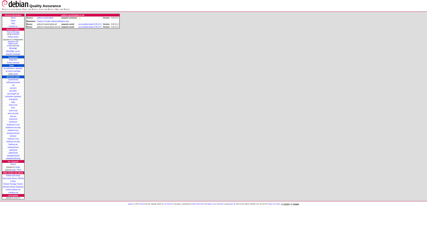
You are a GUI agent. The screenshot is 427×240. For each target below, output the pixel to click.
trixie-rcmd (13, 111)
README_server (13, 51)
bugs (18, 167)
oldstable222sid (13, 156)
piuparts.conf (13, 42)
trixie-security (13, 113)
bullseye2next (13, 147)
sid (16, 66)
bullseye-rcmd (13, 139)
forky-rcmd (13, 105)
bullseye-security (13, 142)
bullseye (13, 136)
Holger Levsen (212, 204)
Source (13, 164)
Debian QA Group (13, 175)
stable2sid (13, 150)
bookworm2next (13, 133)
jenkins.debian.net (13, 190)
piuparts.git (231, 204)
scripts (9, 46)
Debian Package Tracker (13, 184)
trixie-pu (13, 116)
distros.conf (12, 44)
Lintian (13, 181)
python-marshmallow (45, 18)
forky (13, 102)
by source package (13, 71)
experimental (13, 80)
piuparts (130, 204)
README (13, 48)
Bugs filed (13, 60)
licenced (142, 204)
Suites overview (13, 63)
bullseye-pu (13, 144)
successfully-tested (85, 24)
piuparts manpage (13, 54)
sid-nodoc (13, 91)
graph (15, 74)
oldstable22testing (13, 158)
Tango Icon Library (274, 204)
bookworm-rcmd (13, 125)
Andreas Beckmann (197, 204)
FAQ (13, 23)
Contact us (13, 26)
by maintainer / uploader (13, 68)
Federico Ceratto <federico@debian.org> (53, 21)
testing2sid (13, 99)
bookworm (13, 122)
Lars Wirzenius (168, 204)
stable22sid (13, 153)
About (13, 18)
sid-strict (13, 88)
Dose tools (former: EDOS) (13, 178)
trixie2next (13, 119)
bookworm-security (13, 127)
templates (15, 34)
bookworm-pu (13, 130)
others (222, 204)
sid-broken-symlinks (13, 96)
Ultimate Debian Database (13, 187)
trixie (13, 108)
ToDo (19, 170)
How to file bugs (13, 32)
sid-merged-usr (13, 94)
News (13, 21)
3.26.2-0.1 (98, 24)
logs (17, 46)
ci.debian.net (13, 192)
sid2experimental (13, 82)
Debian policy (13, 37)
